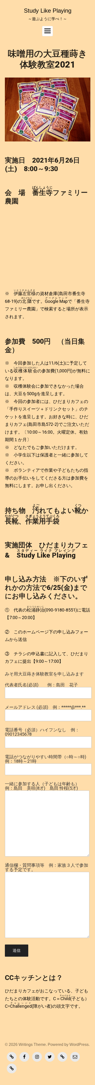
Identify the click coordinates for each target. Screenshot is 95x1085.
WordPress (79, 1044)
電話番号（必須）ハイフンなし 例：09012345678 (42, 732)
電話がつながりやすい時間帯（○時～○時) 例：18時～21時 (45, 759)
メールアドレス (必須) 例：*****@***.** (45, 707)
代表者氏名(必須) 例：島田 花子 (41, 685)
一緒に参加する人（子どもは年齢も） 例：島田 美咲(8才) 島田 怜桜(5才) (44, 786)
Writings (26, 1044)
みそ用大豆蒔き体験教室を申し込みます (44, 674)
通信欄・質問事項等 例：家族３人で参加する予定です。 (46, 867)
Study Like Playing (47, 10)
